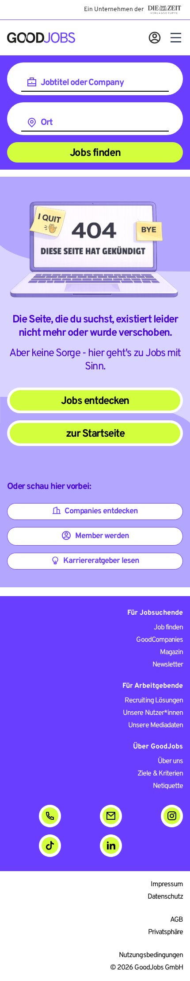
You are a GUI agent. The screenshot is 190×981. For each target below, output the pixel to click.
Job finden (168, 627)
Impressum (167, 884)
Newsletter (167, 664)
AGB (176, 919)
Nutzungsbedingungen (151, 955)
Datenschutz (165, 896)
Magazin (171, 652)
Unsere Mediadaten (155, 725)
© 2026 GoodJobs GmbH (146, 967)
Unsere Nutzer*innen (153, 713)
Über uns (170, 761)
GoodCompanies (159, 640)
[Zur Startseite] (41, 37)
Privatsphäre (165, 932)
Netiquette (168, 786)
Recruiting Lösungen (154, 700)
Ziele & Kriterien (160, 773)
